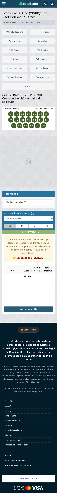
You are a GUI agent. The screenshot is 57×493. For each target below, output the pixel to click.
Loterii (14, 22)
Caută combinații (14, 68)
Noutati (8, 425)
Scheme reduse (12, 420)
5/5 (46, 226)
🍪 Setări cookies (28, 330)
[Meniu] (4, 4)
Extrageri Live (42, 77)
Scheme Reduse (14, 77)
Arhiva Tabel (14, 41)
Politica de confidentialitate (18, 445)
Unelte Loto (10, 416)
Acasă (6, 22)
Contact (9, 435)
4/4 (34, 226)
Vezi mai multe (28, 309)
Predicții (28, 86)
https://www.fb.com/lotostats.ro (20, 465)
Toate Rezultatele (42, 32)
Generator (42, 41)
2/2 (10, 226)
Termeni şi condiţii (13, 440)
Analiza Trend (42, 68)
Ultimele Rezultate (14, 32)
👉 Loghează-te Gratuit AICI (28, 257)
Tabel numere (42, 59)
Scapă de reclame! (13, 430)
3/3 (22, 226)
